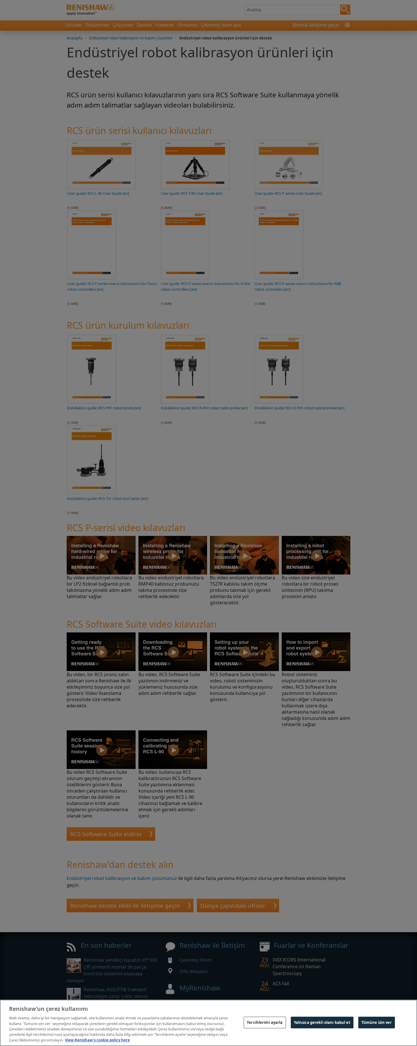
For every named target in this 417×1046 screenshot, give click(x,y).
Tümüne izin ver (376, 1022)
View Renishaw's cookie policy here (97, 1040)
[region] (208, 1023)
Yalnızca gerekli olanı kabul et (322, 1022)
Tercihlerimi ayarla (265, 1022)
